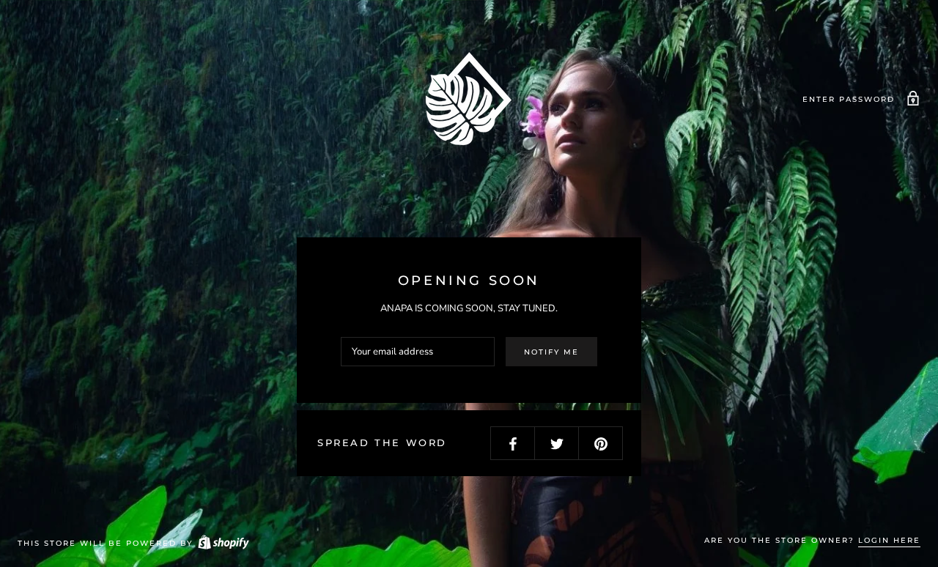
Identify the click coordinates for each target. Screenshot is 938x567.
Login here (889, 540)
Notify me (551, 352)
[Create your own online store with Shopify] (222, 543)
